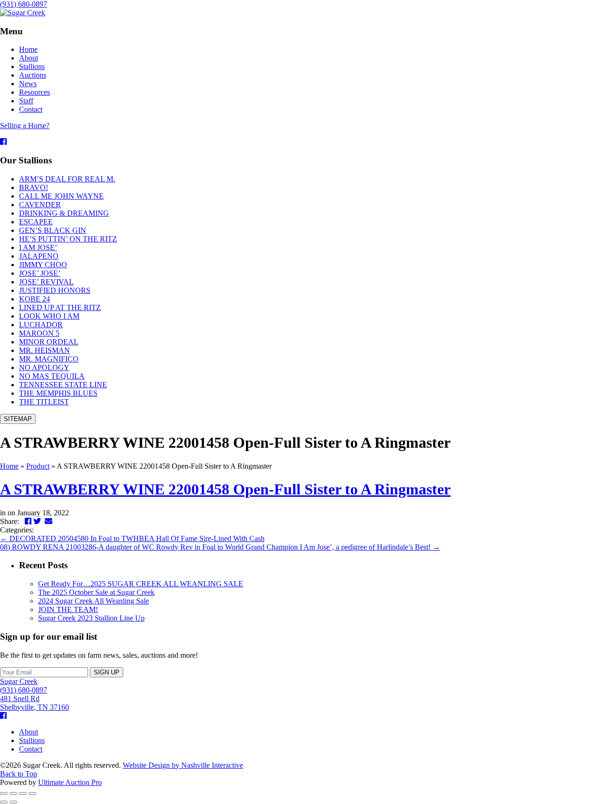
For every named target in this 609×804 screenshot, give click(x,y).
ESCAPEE (36, 222)
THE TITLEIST (44, 402)
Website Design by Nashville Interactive (183, 765)
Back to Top (18, 774)
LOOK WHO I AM (49, 316)
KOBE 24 (34, 299)
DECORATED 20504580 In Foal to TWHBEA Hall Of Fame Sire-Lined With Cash (132, 538)
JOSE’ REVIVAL (46, 282)
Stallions (32, 740)
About (28, 732)
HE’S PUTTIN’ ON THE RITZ (68, 239)
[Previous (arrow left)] (4, 802)
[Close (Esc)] (4, 793)
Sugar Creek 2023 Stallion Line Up (91, 618)
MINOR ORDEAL (49, 342)
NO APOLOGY (44, 367)
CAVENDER (40, 205)
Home (9, 466)
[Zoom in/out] (32, 793)
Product (37, 466)
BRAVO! (33, 187)
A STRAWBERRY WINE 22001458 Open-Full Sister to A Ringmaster (225, 489)
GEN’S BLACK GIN (52, 230)
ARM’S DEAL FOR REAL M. (67, 179)
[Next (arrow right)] (13, 802)
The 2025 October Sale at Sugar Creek (96, 592)
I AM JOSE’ (38, 247)
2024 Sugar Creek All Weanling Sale (93, 601)
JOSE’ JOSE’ (39, 273)
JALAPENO (39, 256)
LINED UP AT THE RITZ (60, 307)
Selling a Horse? (24, 125)
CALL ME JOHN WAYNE (61, 196)
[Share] (13, 793)
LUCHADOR (41, 325)
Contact (30, 749)
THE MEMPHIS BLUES (58, 393)
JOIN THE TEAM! (68, 609)
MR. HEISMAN (44, 350)
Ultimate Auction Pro (70, 782)
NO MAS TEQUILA (52, 376)
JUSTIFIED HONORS (54, 290)
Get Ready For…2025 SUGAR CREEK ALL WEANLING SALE (140, 584)
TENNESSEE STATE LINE (63, 385)
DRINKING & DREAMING (64, 213)
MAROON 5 (39, 333)
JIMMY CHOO (43, 265)
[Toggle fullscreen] (23, 793)
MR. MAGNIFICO (49, 359)
